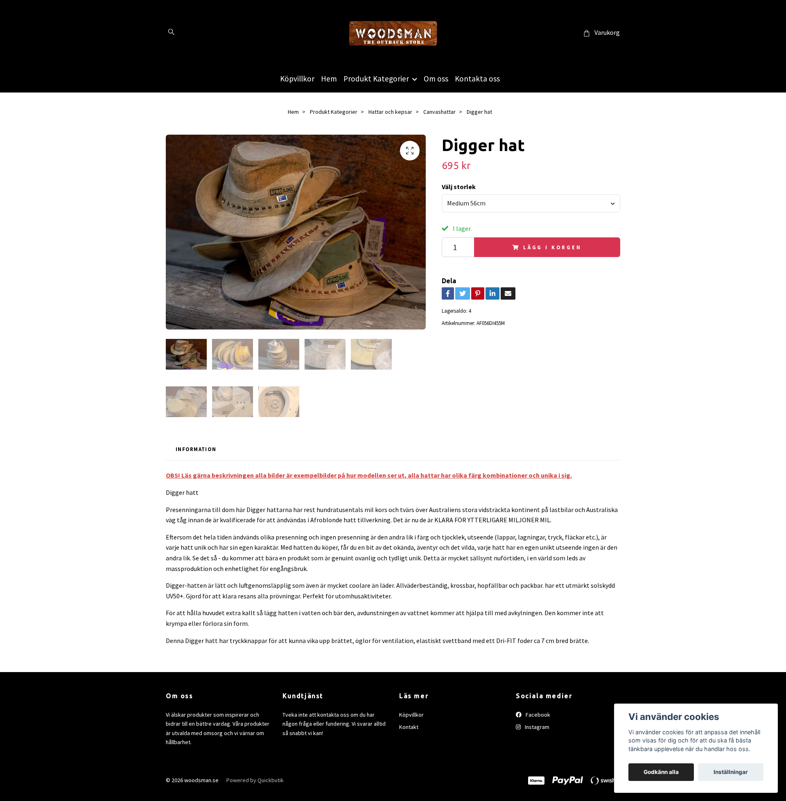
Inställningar (731, 772)
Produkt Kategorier (376, 78)
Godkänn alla (661, 772)
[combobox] (531, 203)
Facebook (537, 714)
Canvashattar (439, 111)
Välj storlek (459, 187)
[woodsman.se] (393, 33)
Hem (329, 78)
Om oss (436, 78)
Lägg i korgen (552, 247)
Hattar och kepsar (390, 111)
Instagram (536, 727)
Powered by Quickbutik (255, 780)
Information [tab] (196, 449)
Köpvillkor (297, 78)
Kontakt (408, 727)
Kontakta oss (477, 78)
